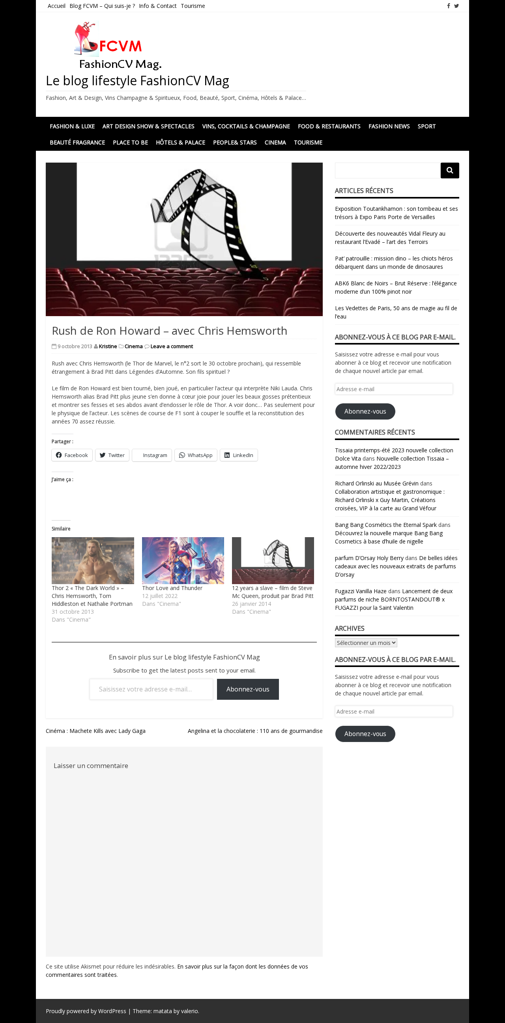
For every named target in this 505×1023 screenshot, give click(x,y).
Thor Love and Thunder (172, 588)
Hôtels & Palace (180, 142)
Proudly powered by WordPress (86, 1011)
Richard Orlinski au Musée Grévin (377, 483)
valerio (189, 1011)
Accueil (56, 5)
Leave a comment (172, 346)
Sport (427, 126)
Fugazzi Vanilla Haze (361, 591)
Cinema (275, 142)
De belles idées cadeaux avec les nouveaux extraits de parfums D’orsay (396, 566)
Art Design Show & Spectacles (149, 126)
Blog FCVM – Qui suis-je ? (102, 5)
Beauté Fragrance (77, 142)
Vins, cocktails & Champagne (246, 126)
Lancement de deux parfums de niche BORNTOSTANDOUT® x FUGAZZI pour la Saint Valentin (394, 599)
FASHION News (389, 126)
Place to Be (130, 142)
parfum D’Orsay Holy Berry (369, 558)
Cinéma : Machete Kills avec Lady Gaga (96, 730)
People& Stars (235, 142)
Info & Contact (158, 5)
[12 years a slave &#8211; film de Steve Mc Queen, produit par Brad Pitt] (273, 560)
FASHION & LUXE (72, 126)
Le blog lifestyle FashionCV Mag (137, 80)
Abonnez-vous (247, 689)
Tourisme (193, 5)
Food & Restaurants (329, 126)
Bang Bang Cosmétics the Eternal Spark (386, 524)
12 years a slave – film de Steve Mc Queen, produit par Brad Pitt (273, 592)
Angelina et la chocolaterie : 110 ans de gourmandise (255, 730)
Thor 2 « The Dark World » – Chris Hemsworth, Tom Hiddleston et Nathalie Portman (92, 595)
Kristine (108, 346)
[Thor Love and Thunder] (183, 560)
